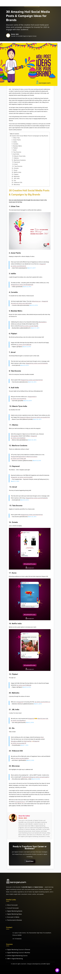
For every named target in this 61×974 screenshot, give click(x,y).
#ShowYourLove (36, 301)
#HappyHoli (42, 264)
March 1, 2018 (24, 745)
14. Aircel (15, 164)
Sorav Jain (15, 34)
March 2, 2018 (38, 703)
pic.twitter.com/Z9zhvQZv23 (18, 266)
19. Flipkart (15, 174)
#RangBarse (14, 741)
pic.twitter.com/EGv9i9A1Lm (42, 701)
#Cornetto (13, 303)
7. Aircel (14, 150)
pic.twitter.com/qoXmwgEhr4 (41, 777)
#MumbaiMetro (42, 322)
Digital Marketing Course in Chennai (18, 949)
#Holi (21, 326)
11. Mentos (15, 158)
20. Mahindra (16, 176)
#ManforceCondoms (31, 456)
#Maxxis (28, 417)
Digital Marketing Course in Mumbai (18, 952)
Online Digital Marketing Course (17, 955)
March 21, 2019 (35, 328)
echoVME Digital (45, 964)
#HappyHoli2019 (32, 396)
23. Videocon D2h (17, 182)
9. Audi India (15, 154)
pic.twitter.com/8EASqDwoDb (25, 284)
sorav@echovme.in (20, 801)
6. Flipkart (15, 148)
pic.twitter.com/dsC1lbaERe (30, 326)
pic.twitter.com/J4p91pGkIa (24, 303)
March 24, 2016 (34, 305)
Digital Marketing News (14, 914)
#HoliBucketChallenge (27, 777)
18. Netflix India (16, 172)
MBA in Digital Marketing (15, 958)
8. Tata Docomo (16, 152)
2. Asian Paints (16, 140)
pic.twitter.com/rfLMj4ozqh (24, 344)
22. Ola (14, 180)
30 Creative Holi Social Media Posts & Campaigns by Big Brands (29, 136)
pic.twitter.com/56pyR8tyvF (18, 720)
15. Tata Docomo (17, 166)
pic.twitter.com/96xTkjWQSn (21, 758)
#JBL (46, 718)
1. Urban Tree (16, 138)
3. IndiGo (14, 142)
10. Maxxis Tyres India (18, 156)
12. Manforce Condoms (19, 160)
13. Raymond (16, 162)
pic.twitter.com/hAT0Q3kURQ (40, 363)
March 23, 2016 (27, 286)
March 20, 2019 (27, 400)
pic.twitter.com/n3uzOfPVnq (18, 398)
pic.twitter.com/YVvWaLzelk (18, 458)
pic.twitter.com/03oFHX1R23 (35, 380)
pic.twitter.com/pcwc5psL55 (18, 743)
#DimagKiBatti (15, 436)
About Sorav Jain (12, 905)
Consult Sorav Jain (13, 908)
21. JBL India (16, 178)
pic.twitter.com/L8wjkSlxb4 (18, 438)
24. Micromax (16, 184)
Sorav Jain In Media (13, 917)
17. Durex (14, 170)
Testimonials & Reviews (14, 920)
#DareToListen (41, 718)
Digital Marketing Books (14, 911)
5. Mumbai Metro (17, 146)
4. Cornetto (15, 144)
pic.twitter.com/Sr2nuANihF (25, 477)
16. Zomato (15, 168)
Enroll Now (29, 861)
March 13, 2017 (31, 268)
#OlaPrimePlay (27, 741)
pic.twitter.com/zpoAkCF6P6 (42, 417)
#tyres (32, 417)
